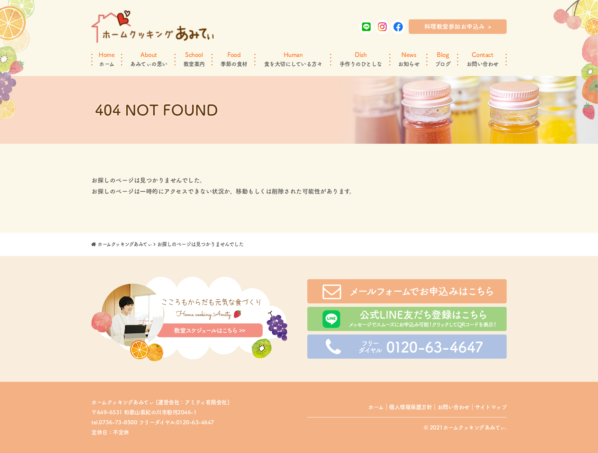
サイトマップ (491, 407)
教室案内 (194, 59)
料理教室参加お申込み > (457, 26)
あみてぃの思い (148, 59)
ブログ (443, 59)
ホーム (107, 59)
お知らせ (408, 59)
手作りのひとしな (360, 59)
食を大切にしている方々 (293, 59)
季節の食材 (233, 59)
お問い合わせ (482, 59)
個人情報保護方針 (410, 407)
